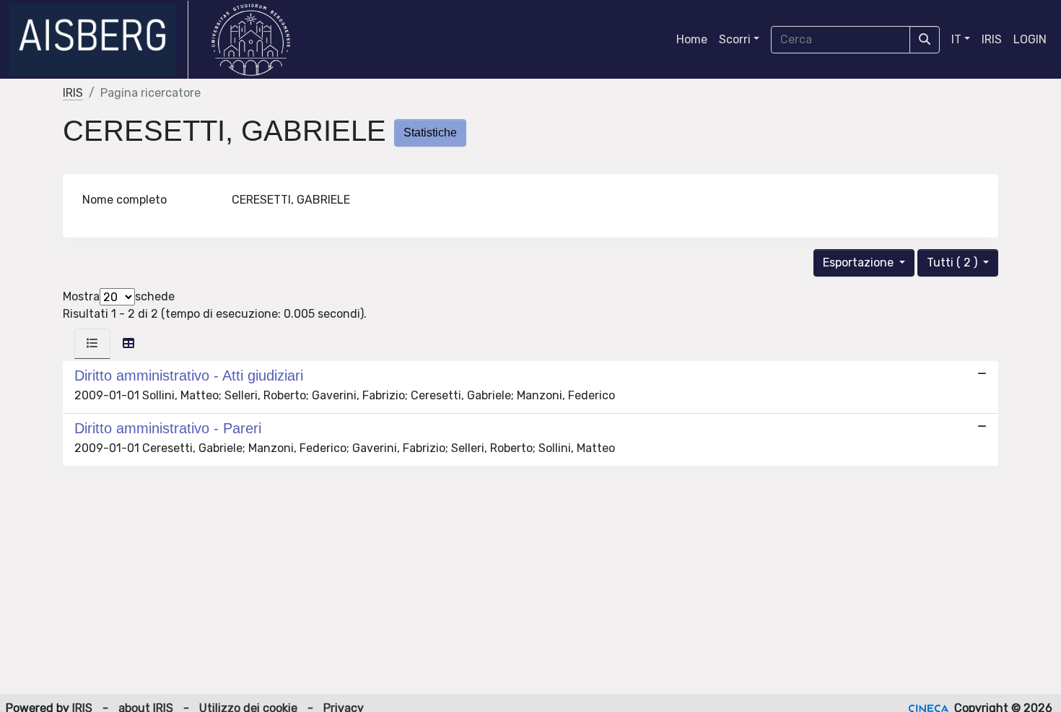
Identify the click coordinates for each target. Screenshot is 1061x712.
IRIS (992, 39)
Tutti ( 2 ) (953, 262)
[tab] (92, 344)
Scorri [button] (735, 39)
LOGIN (1030, 39)
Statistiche (430, 132)
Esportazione (859, 262)
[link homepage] (98, 40)
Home (691, 39)
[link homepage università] (251, 40)
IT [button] (956, 39)
